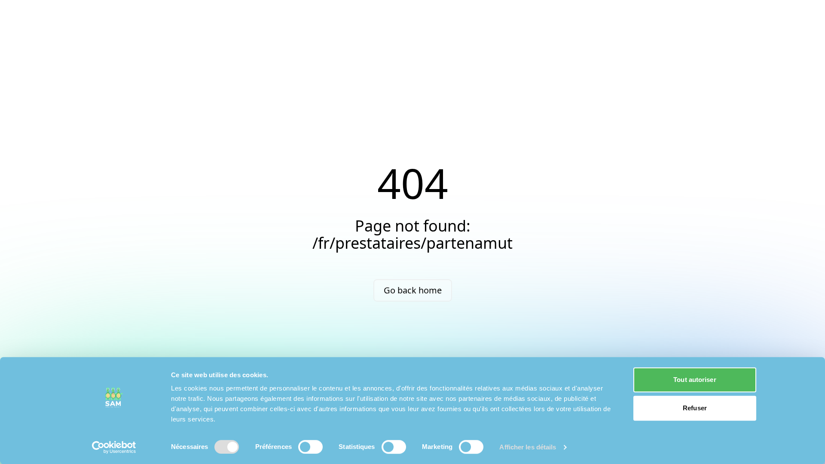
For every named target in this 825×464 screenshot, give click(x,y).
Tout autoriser (694, 379)
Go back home (413, 290)
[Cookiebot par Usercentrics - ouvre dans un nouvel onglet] (114, 447)
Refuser (695, 408)
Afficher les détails (527, 447)
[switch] (310, 447)
